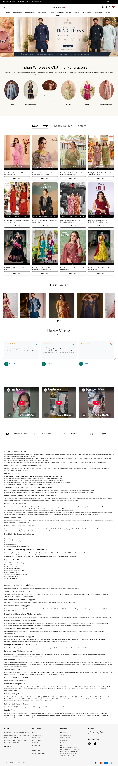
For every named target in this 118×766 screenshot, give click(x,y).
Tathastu (21, 680)
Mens (89, 12)
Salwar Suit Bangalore (99, 639)
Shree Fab (7, 707)
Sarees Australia (34, 588)
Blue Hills (82, 664)
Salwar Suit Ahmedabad (24, 641)
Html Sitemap (64, 740)
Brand (61, 743)
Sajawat (19, 697)
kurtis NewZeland (62, 602)
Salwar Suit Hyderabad (22, 639)
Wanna (54, 664)
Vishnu (25, 717)
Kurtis (52, 12)
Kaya (92, 662)
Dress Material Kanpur (102, 623)
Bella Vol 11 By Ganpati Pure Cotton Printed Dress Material (71, 221)
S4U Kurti (38, 715)
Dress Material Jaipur (89, 623)
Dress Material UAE (107, 617)
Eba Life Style (43, 700)
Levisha (73, 687)
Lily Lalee (11, 664)
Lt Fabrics (86, 672)
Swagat (41, 697)
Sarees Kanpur (70, 594)
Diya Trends (46, 662)
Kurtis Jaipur (58, 609)
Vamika (25, 666)
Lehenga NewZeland (71, 648)
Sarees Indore (36, 594)
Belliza (54, 687)
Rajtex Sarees (8, 713)
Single (58, 15)
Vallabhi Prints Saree (10, 674)
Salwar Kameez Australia (51, 631)
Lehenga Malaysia (9, 648)
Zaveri (50, 700)
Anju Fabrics (13, 666)
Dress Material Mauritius (78, 617)
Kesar (26, 680)
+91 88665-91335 (13, 743)
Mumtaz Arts (7, 699)
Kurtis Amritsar (108, 609)
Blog (61, 745)
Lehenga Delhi (31, 654)
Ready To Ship (63, 125)
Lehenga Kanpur (77, 654)
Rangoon (36, 662)
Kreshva (12, 717)
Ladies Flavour (65, 662)
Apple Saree (7, 672)
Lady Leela (76, 664)
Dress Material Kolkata (71, 625)
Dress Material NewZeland (93, 617)
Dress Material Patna (76, 623)
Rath (57, 672)
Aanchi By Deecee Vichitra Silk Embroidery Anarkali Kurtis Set (98, 221)
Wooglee (59, 664)
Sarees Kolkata (18, 596)
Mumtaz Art (35, 687)
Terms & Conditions (38, 735)
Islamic (76, 12)
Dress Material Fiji (23, 617)
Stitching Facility (65, 737)
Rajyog (61, 672)
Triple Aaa (38, 688)
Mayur (18, 687)
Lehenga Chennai (42, 656)
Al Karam (25, 699)
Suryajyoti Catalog (36, 713)
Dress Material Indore (51, 623)
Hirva (49, 664)
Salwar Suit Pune (55, 639)
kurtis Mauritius (52, 602)
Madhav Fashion (23, 688)
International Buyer (65, 735)
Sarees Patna (52, 594)
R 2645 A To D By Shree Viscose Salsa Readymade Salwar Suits (72, 173)
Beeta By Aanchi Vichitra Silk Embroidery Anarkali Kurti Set (41, 268)
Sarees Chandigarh (91, 594)
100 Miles (22, 664)
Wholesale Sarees (9, 476)
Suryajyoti (23, 687)
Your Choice (7, 697)
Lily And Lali (82, 713)
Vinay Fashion (14, 688)
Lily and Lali (95, 664)
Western (107, 12)
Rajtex (48, 672)
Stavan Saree (73, 672)
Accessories (98, 12)
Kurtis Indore (35, 609)
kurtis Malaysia (8, 602)
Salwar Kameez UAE (9, 633)
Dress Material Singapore (64, 617)
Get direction (8, 746)
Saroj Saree (33, 672)
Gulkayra (31, 697)
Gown (71, 12)
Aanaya (42, 717)
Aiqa (69, 697)
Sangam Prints (25, 672)
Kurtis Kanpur (66, 609)
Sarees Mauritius (55, 588)
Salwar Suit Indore (45, 639)
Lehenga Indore (40, 654)
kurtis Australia (32, 602)
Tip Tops (109, 664)
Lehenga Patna (58, 654)
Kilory (73, 697)
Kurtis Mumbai (8, 609)
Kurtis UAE (71, 602)
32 (19, 166)
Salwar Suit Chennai (61, 641)
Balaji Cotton (84, 688)
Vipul (61, 674)
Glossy (95, 688)
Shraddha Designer (22, 707)
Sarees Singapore (45, 588)
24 (12, 166)
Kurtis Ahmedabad (98, 609)
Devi (88, 662)
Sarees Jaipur (61, 594)
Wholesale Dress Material (11, 480)
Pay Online (63, 732)
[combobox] (6, 7)
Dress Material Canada (35, 617)
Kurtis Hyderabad (18, 609)
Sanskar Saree (41, 672)
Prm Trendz (31, 688)
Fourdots (36, 700)
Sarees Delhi (28, 594)
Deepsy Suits (85, 697)
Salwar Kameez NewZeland (96, 631)
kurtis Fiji (16, 602)
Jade (90, 688)
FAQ (33, 748)
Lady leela (75, 713)
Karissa (34, 664)
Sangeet (94, 715)
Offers (82, 125)
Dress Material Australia (49, 617)
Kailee (31, 662)
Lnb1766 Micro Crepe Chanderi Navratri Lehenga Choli (100, 268)
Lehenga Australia (37, 648)
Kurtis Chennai (17, 611)
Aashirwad (25, 697)
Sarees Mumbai (8, 594)
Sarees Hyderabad (19, 594)
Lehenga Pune (49, 654)
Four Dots (55, 699)
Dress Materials (30, 12)
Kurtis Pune (43, 609)
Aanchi (109, 715)
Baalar (109, 687)
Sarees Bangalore (79, 594)
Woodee (107, 662)
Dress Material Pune (64, 623)
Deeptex (102, 662)
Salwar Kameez (17, 12)
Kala (69, 687)
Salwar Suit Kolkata (49, 641)
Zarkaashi (31, 674)
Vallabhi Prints (19, 717)
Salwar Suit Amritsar (37, 641)
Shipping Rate (36, 750)
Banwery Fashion (40, 699)
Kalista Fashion (16, 672)
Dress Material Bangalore (11, 625)
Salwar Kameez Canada (36, 631)
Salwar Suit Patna (65, 639)
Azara (77, 687)
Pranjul (29, 687)
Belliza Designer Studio (10, 700)
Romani (50, 687)
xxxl (105, 213)
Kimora (92, 697)
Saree (8, 12)
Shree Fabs (32, 699)
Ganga (104, 687)
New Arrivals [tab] (40, 125)
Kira (49, 674)
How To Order (36, 745)
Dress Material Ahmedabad (42, 625)
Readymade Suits (62, 12)
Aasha (43, 707)
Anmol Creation (94, 672)
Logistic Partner (36, 743)
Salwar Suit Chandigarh (10, 641)
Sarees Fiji (17, 588)
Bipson (59, 687)
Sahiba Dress (47, 697)
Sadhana (6, 688)
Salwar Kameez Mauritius (81, 631)
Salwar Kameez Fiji (24, 631)
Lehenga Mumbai (9, 654)
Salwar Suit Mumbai (9, 639)
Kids (83, 12)
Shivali (20, 666)
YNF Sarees (20, 674)
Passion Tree (82, 662)
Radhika (12, 662)
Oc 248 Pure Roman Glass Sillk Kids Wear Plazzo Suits (15, 173)
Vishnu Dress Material (74, 688)
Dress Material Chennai (84, 625)
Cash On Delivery (37, 740)
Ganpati (44, 688)
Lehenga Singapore (48, 648)
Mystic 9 (88, 664)
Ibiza (53, 697)
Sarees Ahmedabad (102, 594)
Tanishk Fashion (68, 699)
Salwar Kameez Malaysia (11, 631)
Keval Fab (13, 707)
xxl (74, 166)
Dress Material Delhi (38, 623)
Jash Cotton (43, 687)
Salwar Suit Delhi (34, 639)
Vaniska (96, 662)
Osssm (70, 664)
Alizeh (52, 662)
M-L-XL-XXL (16, 213)
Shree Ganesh (8, 690)
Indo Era (45, 664)
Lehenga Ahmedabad (10, 656)
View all (92, 67)
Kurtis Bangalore (76, 609)
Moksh (6, 664)
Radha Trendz (55, 707)
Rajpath (53, 672)
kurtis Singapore (42, 602)
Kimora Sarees (43, 674)
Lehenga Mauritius (60, 648)
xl (70, 166)
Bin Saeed (64, 688)
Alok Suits (7, 687)
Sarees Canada (25, 588)
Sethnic (80, 672)
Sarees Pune (44, 594)
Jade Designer (64, 707)
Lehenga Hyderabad (20, 654)
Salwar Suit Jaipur (76, 639)
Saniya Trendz (83, 699)
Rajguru (6, 717)
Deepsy (50, 688)
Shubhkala (15, 680)
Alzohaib (26, 700)
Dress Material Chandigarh (26, 625)
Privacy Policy (36, 737)
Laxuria (104, 715)
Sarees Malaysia (8, 588)
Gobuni (111, 672)
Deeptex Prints (26, 713)
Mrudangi (39, 664)
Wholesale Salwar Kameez (11, 482)
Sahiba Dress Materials (96, 687)
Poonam (28, 664)
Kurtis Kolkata (8, 611)
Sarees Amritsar (8, 596)
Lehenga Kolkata (32, 656)
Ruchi (57, 674)
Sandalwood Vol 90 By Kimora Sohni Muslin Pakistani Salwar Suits (43, 173)
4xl (109, 213)
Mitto (100, 664)
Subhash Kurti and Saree (21, 662)
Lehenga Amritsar (22, 656)
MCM (99, 688)
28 (15, 166)
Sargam (58, 697)
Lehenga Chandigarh (99, 654)
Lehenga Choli (42, 12)
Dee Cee (57, 662)
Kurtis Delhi (27, 609)
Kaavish (90, 699)
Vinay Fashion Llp (108, 697)
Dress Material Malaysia (10, 617)
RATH (33, 715)
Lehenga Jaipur (67, 654)
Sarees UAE (75, 588)
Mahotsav (105, 672)
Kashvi (53, 674)
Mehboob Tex (98, 697)
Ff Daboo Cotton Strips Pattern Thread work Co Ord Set (16, 221)
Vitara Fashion (74, 662)
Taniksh (6, 662)
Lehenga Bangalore (88, 654)
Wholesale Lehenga (9, 484)
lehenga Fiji (18, 648)
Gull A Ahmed (57, 688)
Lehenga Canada (27, 648)
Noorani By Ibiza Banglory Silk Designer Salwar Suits (44, 221)
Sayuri (14, 697)
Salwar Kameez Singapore (66, 631)
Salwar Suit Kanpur (87, 639)
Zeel (10, 680)
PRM (41, 662)
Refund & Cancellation (38, 753)
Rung (104, 664)
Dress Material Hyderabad (25, 623)
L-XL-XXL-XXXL (100, 166)
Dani (62, 697)
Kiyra (26, 674)
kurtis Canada (23, 602)
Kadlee (17, 664)
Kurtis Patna (50, 609)
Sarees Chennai (27, 596)
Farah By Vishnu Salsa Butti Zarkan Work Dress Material (73, 268)
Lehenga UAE (82, 648)
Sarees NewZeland (66, 588)
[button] (58, 321)
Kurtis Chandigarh (87, 609)
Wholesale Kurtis (9, 478)
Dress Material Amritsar (57, 625)
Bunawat (66, 672)
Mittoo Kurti (83, 715)
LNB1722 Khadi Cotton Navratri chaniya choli (16, 268)
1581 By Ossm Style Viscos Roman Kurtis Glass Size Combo (101, 173)
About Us (34, 732)
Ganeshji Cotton (84, 687)
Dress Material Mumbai (10, 623)
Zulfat (103, 688)
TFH (101, 672)
